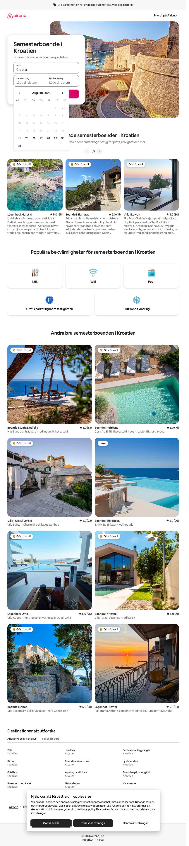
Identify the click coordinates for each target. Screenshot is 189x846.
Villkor (100, 839)
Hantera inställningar (135, 823)
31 (19, 145)
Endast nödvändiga (93, 823)
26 (33, 138)
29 (55, 138)
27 (41, 138)
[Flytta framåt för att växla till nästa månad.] (62, 93)
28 (48, 138)
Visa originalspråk (122, 4)
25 (26, 138)
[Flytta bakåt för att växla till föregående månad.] (20, 93)
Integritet (87, 839)
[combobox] (46, 69)
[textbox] (29, 82)
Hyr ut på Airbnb (165, 15)
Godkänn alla (51, 823)
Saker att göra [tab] (50, 738)
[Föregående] (87, 151)
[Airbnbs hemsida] (16, 15)
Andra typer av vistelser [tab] (21, 738)
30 (62, 138)
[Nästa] (99, 151)
